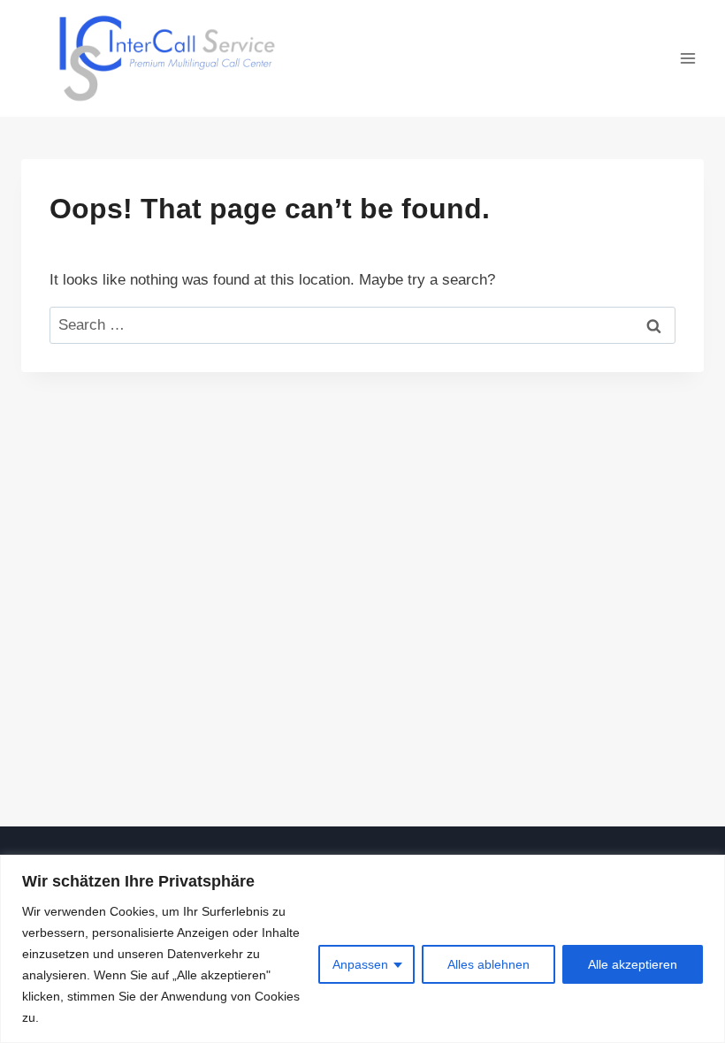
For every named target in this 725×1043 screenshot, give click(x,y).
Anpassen (360, 964)
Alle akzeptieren (632, 964)
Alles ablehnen (488, 964)
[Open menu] (687, 58)
